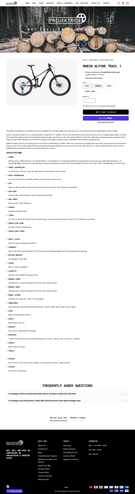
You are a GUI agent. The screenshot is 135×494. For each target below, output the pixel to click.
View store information (94, 78)
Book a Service (69, 449)
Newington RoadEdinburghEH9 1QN (95, 465)
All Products (94, 60)
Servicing (67, 445)
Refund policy (43, 479)
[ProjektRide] (11, 3)
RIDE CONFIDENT (84, 29)
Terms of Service (45, 476)
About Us (41, 445)
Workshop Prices (70, 452)
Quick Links (42, 441)
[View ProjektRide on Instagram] (7, 486)
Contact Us (42, 449)
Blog (40, 452)
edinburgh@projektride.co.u (100, 472)
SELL (50, 29)
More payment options (106, 122)
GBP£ (66, 487)
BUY (33, 29)
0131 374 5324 (94, 458)
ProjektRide (63, 491)
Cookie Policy (43, 472)
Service (66, 441)
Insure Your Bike (44, 465)
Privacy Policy (43, 469)
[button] (118, 3)
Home (85, 60)
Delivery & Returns (71, 459)
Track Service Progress (47, 456)
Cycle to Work (69, 456)
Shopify (77, 491)
